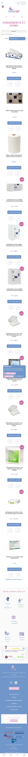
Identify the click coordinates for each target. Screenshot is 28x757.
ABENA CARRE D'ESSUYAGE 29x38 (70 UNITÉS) (14, 111)
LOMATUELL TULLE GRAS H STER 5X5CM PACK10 (14, 557)
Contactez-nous (14, 688)
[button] (10, 84)
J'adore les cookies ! (10, 373)
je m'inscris (14, 720)
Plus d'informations (19, 376)
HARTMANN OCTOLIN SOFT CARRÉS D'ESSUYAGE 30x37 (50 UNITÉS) (14, 469)
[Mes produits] (3, 755)
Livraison (14, 697)
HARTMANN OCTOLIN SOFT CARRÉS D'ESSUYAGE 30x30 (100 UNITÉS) (14, 424)
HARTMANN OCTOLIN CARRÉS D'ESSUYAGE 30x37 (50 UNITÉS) (14, 245)
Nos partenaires (14, 709)
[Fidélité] (24, 755)
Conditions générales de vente (14, 706)
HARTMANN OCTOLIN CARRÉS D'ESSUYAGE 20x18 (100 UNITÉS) (14, 200)
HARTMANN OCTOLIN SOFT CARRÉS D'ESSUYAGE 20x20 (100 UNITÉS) (14, 335)
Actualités (14, 703)
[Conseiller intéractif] (17, 755)
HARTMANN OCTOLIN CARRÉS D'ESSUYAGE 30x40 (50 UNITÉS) (14, 289)
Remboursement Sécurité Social (14, 700)
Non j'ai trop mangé (9, 376)
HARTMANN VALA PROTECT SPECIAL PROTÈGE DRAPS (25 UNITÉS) (14, 513)
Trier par (7, 38)
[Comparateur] (10, 755)
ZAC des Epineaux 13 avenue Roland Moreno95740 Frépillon (14, 747)
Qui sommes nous (14, 694)
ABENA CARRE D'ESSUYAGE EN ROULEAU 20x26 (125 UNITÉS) (14, 156)
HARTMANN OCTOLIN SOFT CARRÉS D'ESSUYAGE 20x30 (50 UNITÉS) (14, 380)
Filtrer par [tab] (14, 31)
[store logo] (14, 9)
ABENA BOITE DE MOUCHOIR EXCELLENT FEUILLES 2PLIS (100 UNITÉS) (14, 67)
